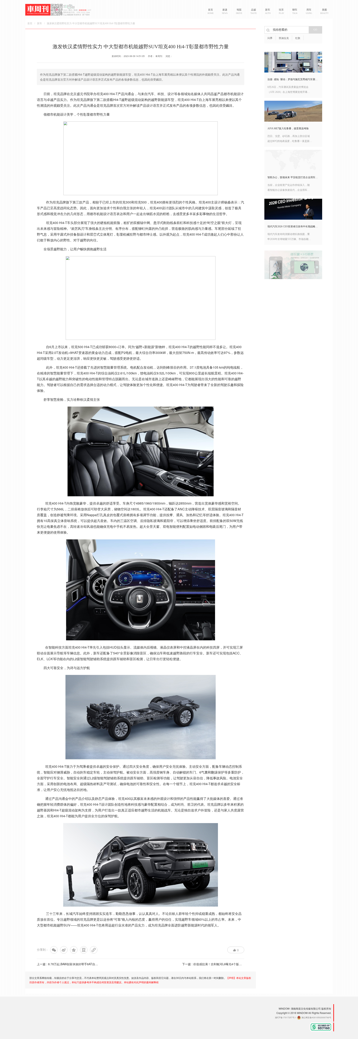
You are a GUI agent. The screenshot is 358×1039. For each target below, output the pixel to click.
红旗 (297, 38)
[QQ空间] (73, 950)
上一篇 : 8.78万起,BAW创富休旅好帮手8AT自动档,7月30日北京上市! (81, 964)
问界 (269, 38)
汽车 (151, 93)
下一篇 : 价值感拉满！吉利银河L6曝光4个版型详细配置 (217, 964)
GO (315, 29)
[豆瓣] (83, 950)
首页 (29, 23)
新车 (39, 23)
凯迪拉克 (284, 38)
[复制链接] (93, 950)
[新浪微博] (64, 950)
